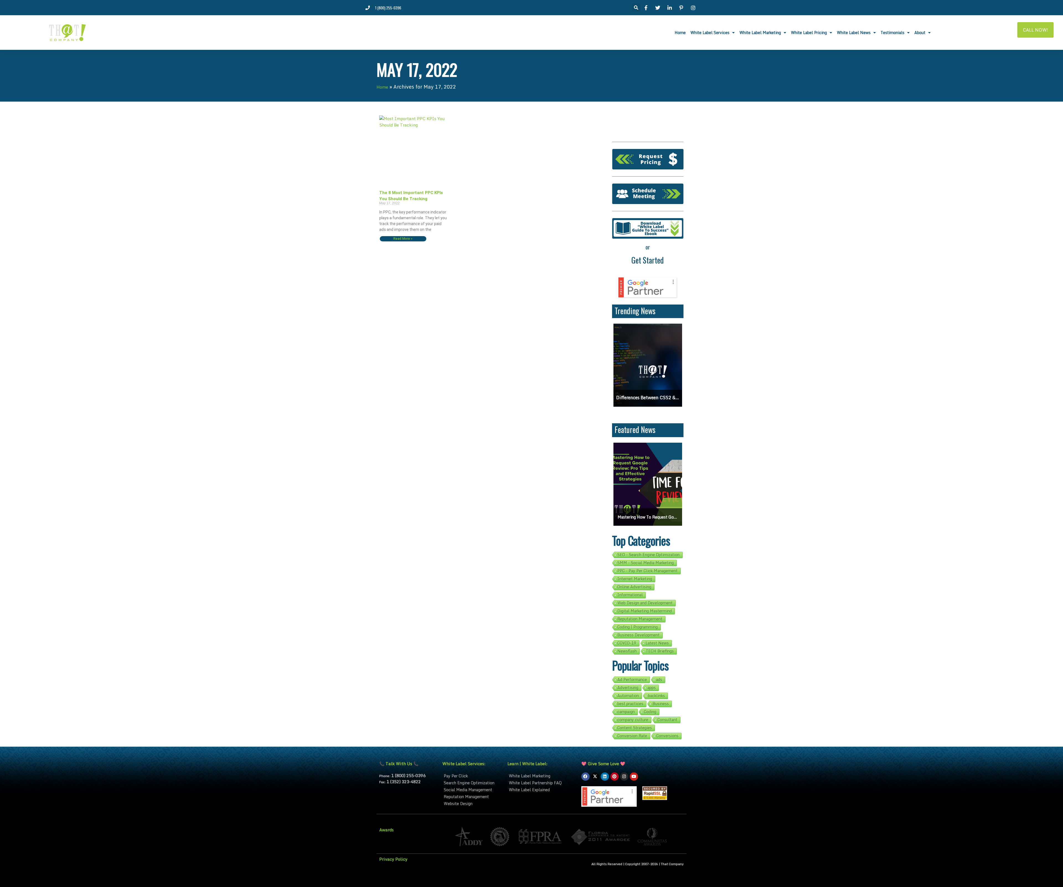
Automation (628, 696)
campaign (626, 712)
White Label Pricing (809, 32)
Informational (630, 595)
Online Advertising (634, 587)
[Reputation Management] (472, 796)
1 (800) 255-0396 (408, 775)
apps (651, 688)
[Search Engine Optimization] (472, 782)
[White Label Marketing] (541, 775)
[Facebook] (585, 776)
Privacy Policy (393, 859)
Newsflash (627, 651)
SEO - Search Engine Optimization (648, 555)
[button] (636, 7)
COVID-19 (626, 643)
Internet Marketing (634, 579)
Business (660, 704)
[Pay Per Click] (472, 775)
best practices (630, 704)
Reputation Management (639, 619)
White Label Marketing (760, 32)
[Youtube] (634, 776)
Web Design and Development (645, 603)
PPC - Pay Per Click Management (647, 571)
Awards (386, 829)
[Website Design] (472, 803)
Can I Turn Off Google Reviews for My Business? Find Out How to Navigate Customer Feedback (656, 397)
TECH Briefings (660, 651)
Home (680, 32)
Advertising (627, 688)
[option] (657, 365)
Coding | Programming (637, 627)
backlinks (656, 696)
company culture (632, 720)
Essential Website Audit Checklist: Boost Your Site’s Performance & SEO (648, 517)
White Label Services (709, 32)
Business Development (638, 635)
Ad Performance (632, 680)
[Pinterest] (614, 776)
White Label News (854, 32)
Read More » (402, 239)
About (919, 32)
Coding (650, 712)
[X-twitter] (595, 776)
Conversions (667, 736)
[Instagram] (624, 776)
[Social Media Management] (472, 789)
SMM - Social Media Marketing (645, 563)
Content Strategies (634, 728)
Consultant (667, 720)
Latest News (657, 643)
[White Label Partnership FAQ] (541, 782)
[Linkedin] (605, 776)
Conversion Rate (632, 736)
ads (659, 680)
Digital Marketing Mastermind (644, 611)
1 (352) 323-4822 (403, 781)
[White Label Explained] (541, 789)
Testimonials (892, 32)
